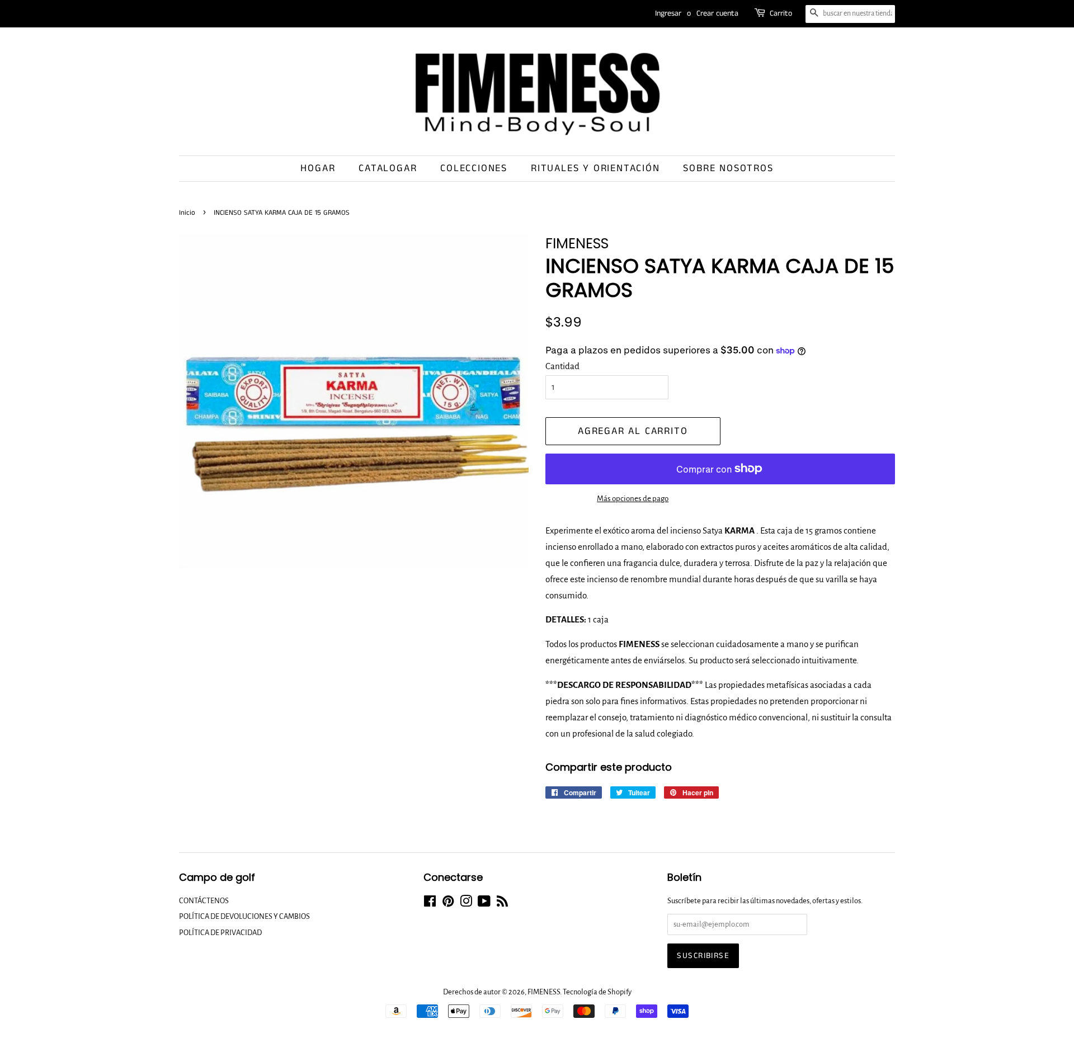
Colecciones (473, 168)
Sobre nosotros (728, 168)
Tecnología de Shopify (597, 992)
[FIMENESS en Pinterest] (448, 903)
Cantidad (562, 366)
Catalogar (388, 168)
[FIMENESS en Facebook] (429, 903)
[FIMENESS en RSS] (502, 903)
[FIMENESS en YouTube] (484, 903)
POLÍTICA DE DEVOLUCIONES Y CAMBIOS (244, 916)
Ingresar (668, 13)
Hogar (317, 168)
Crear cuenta (717, 13)
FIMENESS (543, 992)
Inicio (187, 212)
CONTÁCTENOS (204, 901)
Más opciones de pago (632, 498)
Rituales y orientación (595, 168)
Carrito (781, 13)
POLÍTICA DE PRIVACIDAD (220, 932)
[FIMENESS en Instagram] (466, 903)
